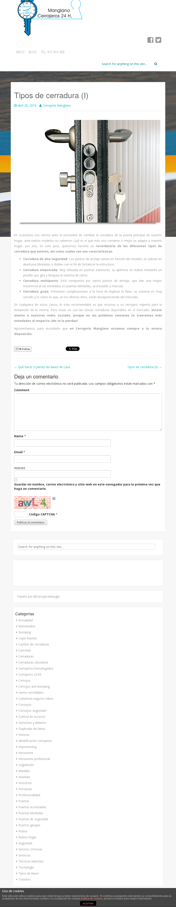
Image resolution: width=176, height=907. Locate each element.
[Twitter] (158, 41)
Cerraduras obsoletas (33, 662)
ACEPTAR (88, 903)
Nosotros (25, 783)
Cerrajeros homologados (35, 668)
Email (18, 452)
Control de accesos (31, 717)
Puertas (23, 801)
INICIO (20, 52)
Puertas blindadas (30, 813)
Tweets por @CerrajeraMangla (38, 596)
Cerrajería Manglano (56, 105)
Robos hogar (27, 837)
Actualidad (25, 620)
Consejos (25, 704)
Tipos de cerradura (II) (144, 367)
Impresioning (27, 747)
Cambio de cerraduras (33, 644)
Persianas (25, 789)
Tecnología (26, 867)
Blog (33, 52)
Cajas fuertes (27, 638)
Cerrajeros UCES (29, 674)
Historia (23, 735)
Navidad (24, 777)
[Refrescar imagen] (54, 498)
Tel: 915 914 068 (52, 52)
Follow (25, 349)
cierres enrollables (31, 692)
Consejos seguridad (32, 711)
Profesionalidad (29, 795)
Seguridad (25, 843)
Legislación (26, 765)
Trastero (24, 879)
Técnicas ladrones (31, 861)
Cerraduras (26, 656)
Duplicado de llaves (31, 729)
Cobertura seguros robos (35, 698)
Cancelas (24, 650)
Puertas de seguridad (33, 819)
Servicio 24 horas (30, 849)
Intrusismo (25, 753)
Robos (22, 831)
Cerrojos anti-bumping (34, 686)
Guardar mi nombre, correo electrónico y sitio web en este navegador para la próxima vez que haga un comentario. (87, 486)
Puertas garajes (29, 825)
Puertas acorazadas (32, 807)
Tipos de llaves (28, 873)
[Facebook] (150, 41)
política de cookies (92, 898)
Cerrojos (24, 680)
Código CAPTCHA (42, 514)
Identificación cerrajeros (35, 741)
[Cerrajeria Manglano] (51, 16)
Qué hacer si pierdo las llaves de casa (42, 367)
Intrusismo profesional (34, 759)
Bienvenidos (26, 626)
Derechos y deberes (32, 723)
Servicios (24, 855)
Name (18, 436)
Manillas (24, 771)
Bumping (24, 632)
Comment (21, 390)
